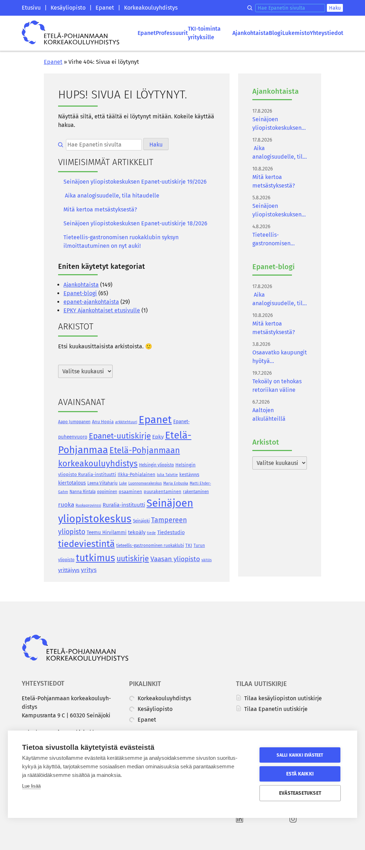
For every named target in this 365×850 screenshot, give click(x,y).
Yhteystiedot (326, 33)
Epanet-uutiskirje (120, 436)
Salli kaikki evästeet (300, 755)
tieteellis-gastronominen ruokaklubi (150, 545)
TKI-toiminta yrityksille (204, 33)
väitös (206, 560)
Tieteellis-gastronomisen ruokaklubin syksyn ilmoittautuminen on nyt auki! (121, 241)
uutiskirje (133, 558)
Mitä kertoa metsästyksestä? (100, 209)
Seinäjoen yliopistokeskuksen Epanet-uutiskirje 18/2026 (135, 223)
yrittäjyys (68, 570)
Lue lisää (31, 786)
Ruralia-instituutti (124, 505)
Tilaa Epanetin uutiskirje (275, 709)
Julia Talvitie (167, 474)
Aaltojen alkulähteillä (269, 414)
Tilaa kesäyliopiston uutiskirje (282, 698)
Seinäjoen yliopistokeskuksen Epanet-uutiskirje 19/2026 (135, 181)
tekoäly (136, 532)
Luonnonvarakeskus (145, 483)
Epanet (105, 7)
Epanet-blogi (80, 293)
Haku (335, 8)
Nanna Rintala (83, 491)
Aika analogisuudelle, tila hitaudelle (111, 195)
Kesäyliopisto (68, 7)
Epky (158, 437)
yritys (89, 570)
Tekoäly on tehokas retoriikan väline (277, 385)
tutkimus (95, 558)
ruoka (66, 504)
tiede (151, 533)
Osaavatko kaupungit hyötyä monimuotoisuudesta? (279, 357)
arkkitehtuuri (126, 422)
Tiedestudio (171, 532)
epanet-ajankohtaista (91, 301)
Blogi (275, 33)
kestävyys (189, 474)
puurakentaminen (162, 491)
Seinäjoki (141, 520)
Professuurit (172, 33)
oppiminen (107, 491)
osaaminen (130, 491)
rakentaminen (196, 491)
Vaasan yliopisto (175, 559)
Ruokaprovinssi (88, 505)
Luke (123, 483)
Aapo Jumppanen (74, 421)
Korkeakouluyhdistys (151, 7)
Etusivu (31, 7)
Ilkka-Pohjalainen (136, 474)
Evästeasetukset (300, 793)
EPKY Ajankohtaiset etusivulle (101, 310)
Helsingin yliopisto (156, 464)
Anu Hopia (103, 421)
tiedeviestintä (86, 543)
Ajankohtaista (250, 33)
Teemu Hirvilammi (107, 532)
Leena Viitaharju (102, 483)
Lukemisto (296, 33)
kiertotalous (72, 483)
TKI (188, 545)
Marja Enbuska (175, 483)
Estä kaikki (300, 774)
